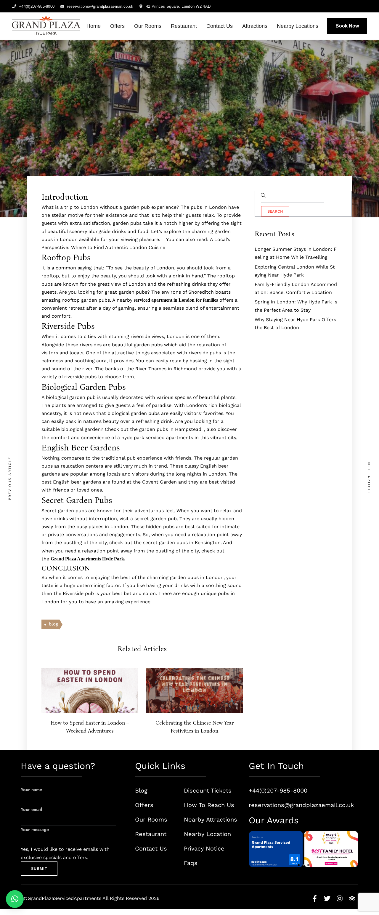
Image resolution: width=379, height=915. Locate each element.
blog (53, 624)
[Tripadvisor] (352, 898)
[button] (299, 865)
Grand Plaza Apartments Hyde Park (87, 558)
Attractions (254, 26)
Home (93, 26)
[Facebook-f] (314, 898)
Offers (117, 26)
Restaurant (184, 26)
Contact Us (219, 26)
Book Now (347, 25)
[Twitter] (327, 898)
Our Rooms (147, 26)
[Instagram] (339, 898)
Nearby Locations (297, 26)
